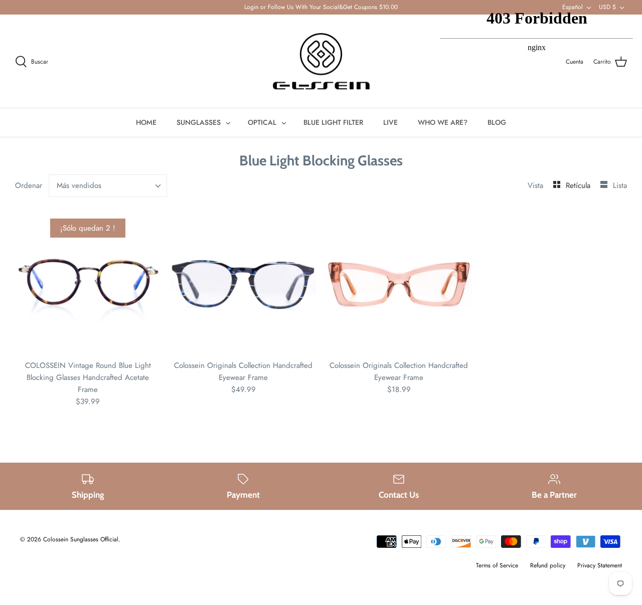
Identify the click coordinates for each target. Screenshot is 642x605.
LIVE (390, 122)
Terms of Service (497, 565)
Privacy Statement (599, 565)
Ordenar (28, 185)
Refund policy (547, 565)
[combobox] (108, 185)
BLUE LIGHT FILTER (333, 122)
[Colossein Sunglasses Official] (321, 61)
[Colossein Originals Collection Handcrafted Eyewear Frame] (243, 284)
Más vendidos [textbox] (79, 185)
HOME (146, 122)
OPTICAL (262, 122)
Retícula (579, 185)
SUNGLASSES (199, 122)
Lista (620, 185)
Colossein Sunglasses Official (80, 539)
